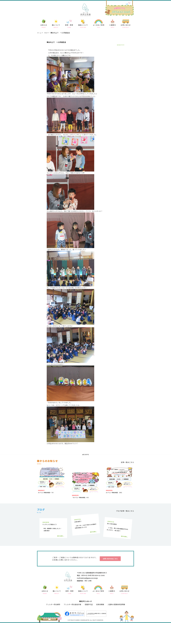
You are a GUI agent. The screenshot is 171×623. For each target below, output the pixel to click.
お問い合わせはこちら (110, 559)
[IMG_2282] (70, 441)
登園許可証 (89, 604)
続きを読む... (60, 536)
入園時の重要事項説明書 (116, 604)
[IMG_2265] (70, 132)
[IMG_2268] (70, 170)
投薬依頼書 (100, 604)
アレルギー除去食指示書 (72, 604)
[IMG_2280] (70, 400)
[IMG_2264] (70, 91)
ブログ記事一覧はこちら (125, 511)
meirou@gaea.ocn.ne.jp (89, 578)
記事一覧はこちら (127, 462)
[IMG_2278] (70, 362)
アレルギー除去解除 (53, 604)
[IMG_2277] (70, 323)
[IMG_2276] (70, 285)
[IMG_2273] (70, 247)
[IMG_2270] (70, 208)
